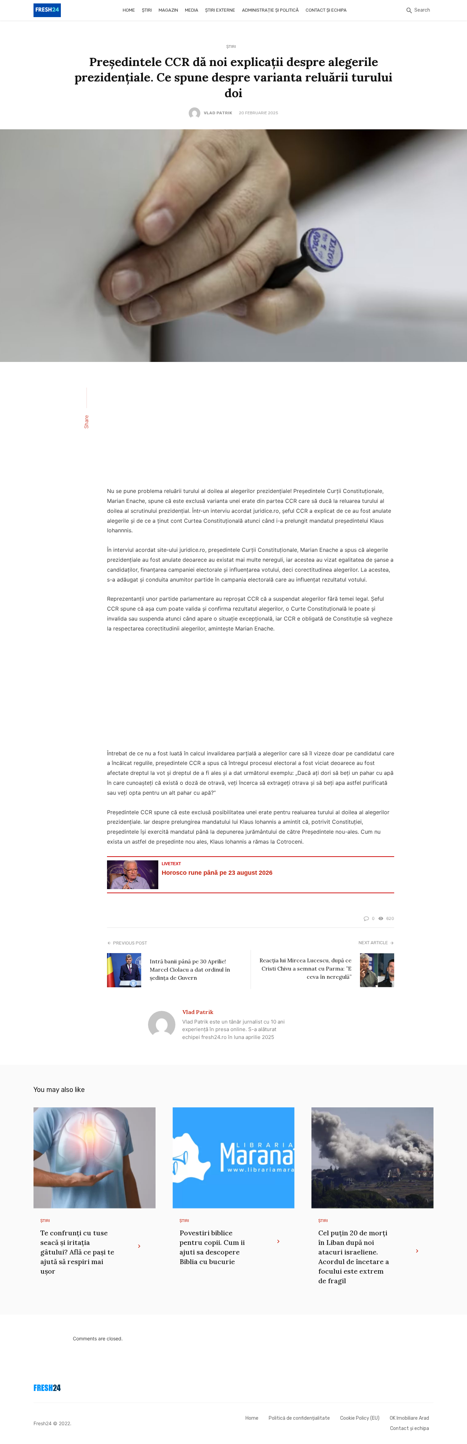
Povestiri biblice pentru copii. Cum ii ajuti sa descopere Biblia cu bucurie (212, 1247)
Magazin (168, 10)
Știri (147, 10)
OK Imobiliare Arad (409, 1418)
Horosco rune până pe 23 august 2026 (217, 872)
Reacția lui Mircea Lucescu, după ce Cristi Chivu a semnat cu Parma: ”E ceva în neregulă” (305, 968)
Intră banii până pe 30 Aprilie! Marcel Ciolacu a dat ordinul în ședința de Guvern (190, 969)
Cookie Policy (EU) (359, 1418)
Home (129, 10)
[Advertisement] (250, 429)
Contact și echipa (326, 10)
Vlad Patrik (218, 112)
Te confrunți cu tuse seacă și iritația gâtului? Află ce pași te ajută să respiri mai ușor (77, 1251)
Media (191, 10)
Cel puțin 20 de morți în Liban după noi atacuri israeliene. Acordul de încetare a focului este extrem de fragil (353, 1256)
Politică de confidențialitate (299, 1418)
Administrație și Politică (270, 10)
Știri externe (220, 10)
